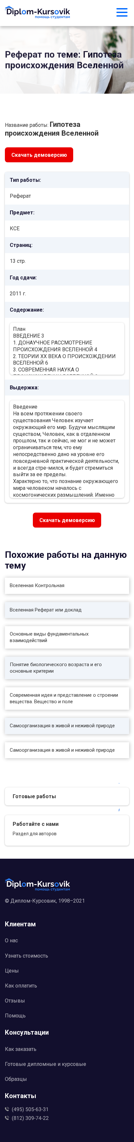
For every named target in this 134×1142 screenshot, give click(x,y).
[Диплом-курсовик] (37, 13)
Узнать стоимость (26, 956)
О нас (11, 940)
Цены (12, 971)
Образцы (16, 1079)
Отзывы (15, 1001)
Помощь (15, 1016)
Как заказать (20, 1049)
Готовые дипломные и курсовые (45, 1064)
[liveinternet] (67, 911)
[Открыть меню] (122, 13)
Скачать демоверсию (39, 155)
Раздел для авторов (35, 833)
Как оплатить (21, 986)
